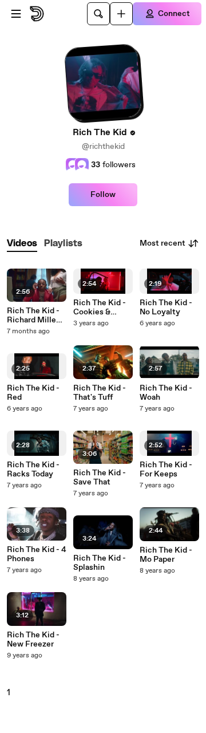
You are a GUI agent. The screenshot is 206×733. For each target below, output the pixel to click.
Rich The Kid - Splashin (99, 563)
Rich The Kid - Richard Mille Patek (33, 315)
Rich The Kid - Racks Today (33, 469)
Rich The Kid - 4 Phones (36, 554)
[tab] (22, 244)
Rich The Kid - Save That (99, 477)
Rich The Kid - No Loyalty (166, 307)
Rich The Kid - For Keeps (166, 469)
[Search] (98, 13)
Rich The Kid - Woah (166, 393)
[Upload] (121, 13)
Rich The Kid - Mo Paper (166, 555)
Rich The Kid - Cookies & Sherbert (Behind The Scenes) (99, 307)
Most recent (162, 243)
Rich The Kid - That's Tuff (99, 393)
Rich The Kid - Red (33, 393)
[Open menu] (16, 13)
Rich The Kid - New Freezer (33, 639)
